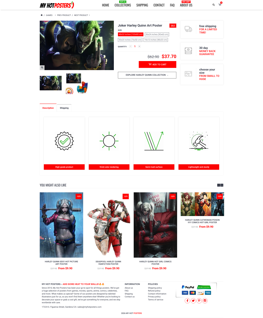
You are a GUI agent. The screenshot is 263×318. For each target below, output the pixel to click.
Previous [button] (218, 185)
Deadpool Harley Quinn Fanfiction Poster (108, 262)
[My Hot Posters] (57, 5)
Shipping (142, 4)
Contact (159, 4)
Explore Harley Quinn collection (146, 75)
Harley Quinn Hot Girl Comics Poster (155, 262)
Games (49, 15)
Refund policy (154, 291)
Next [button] (221, 185)
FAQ (172, 4)
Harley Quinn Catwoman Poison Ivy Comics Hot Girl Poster (202, 221)
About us (129, 288)
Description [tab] (48, 108)
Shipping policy (155, 288)
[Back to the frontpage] (41, 15)
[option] (51, 83)
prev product (64, 15)
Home (105, 4)
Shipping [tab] (64, 108)
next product (81, 15)
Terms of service (155, 299)
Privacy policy (154, 296)
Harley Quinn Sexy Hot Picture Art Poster (61, 262)
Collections (123, 3)
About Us (186, 3)
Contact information (157, 294)
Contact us (130, 296)
